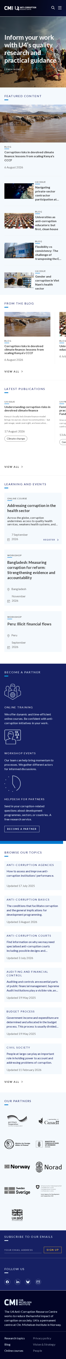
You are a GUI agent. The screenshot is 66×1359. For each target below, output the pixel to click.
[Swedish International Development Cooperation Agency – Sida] (17, 1193)
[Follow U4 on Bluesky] (28, 1282)
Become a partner (22, 828)
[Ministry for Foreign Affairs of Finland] (17, 1147)
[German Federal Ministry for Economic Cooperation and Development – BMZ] (17, 1125)
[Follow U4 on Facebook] (7, 1282)
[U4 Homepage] (20, 8)
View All (11, 1082)
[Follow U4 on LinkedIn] (18, 1282)
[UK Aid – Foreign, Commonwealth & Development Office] (17, 1220)
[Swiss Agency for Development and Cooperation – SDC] (49, 1195)
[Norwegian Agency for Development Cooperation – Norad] (17, 1168)
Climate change (16, 438)
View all (11, 371)
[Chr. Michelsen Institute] (17, 1304)
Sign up (53, 1249)
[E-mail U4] (38, 1282)
